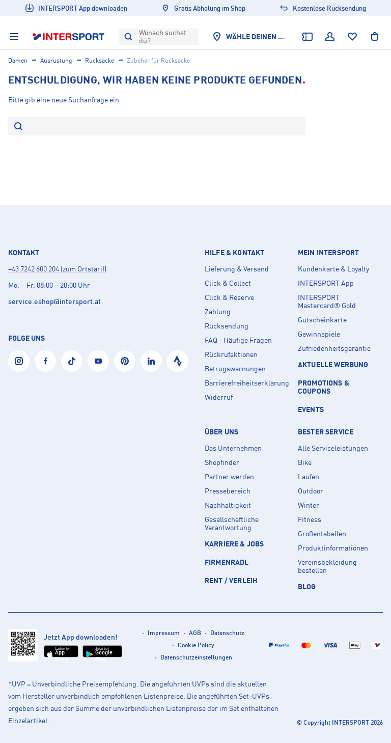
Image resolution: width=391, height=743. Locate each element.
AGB (195, 633)
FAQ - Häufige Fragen (238, 340)
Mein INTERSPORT (328, 253)
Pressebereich (227, 491)
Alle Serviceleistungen (333, 448)
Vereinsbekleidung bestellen (327, 566)
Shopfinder (222, 462)
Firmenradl (227, 562)
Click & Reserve (229, 297)
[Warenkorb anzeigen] (375, 37)
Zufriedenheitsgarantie (334, 348)
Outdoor (310, 491)
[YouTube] (98, 361)
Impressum (164, 633)
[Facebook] (45, 361)
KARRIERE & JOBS (234, 543)
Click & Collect (228, 283)
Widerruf (219, 397)
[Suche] (18, 127)
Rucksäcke (99, 60)
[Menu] (14, 37)
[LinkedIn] (151, 361)
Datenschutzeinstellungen (196, 657)
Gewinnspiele (319, 334)
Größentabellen (322, 534)
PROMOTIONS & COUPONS (323, 386)
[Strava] (177, 361)
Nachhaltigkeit (228, 505)
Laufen (308, 477)
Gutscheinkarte (322, 320)
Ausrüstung (56, 60)
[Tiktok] (71, 361)
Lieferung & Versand (237, 269)
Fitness (309, 519)
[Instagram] (19, 361)
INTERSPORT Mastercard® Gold (327, 301)
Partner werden (229, 477)
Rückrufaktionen (231, 354)
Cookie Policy (196, 645)
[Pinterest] (124, 361)
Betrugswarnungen (235, 369)
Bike (305, 462)
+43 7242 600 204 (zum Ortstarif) (57, 268)
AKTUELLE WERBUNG (333, 364)
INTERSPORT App (326, 283)
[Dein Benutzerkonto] (330, 37)
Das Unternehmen (233, 448)
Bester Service (325, 432)
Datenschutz (227, 633)
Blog (307, 586)
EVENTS (311, 409)
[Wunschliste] (352, 37)
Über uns (221, 432)
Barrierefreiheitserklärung (247, 383)
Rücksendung (226, 326)
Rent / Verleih (231, 580)
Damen (17, 60)
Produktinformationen (333, 548)
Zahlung (218, 312)
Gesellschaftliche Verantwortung (232, 523)
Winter (308, 505)
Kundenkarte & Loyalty (333, 269)
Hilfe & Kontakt (234, 253)
